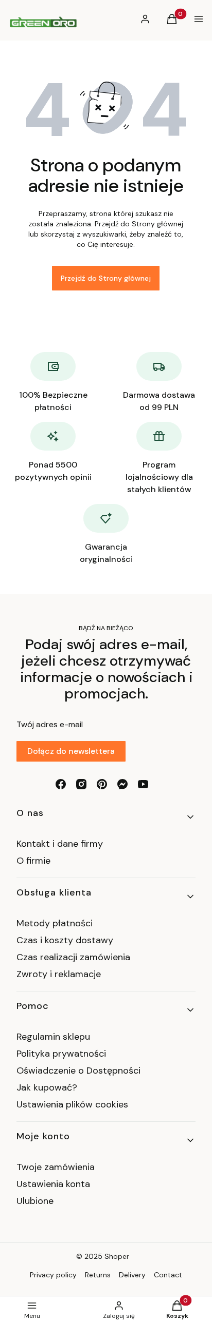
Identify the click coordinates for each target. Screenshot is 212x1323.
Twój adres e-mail (49, 724)
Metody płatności (54, 923)
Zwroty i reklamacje (58, 974)
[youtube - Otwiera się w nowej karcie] (143, 784)
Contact (168, 1274)
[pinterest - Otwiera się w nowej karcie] (102, 784)
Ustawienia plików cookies (73, 1104)
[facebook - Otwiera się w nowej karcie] (61, 784)
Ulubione (35, 1201)
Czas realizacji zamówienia (73, 957)
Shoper (116, 1256)
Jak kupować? (46, 1087)
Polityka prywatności (61, 1053)
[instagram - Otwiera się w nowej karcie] (81, 784)
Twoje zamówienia (55, 1167)
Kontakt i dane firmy (59, 844)
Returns (98, 1274)
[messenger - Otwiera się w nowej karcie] (122, 784)
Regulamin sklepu (53, 1036)
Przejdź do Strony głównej (106, 278)
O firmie (33, 860)
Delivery (132, 1274)
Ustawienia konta (53, 1184)
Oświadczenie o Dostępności (78, 1070)
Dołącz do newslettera (71, 751)
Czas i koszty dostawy (64, 940)
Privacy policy (53, 1274)
